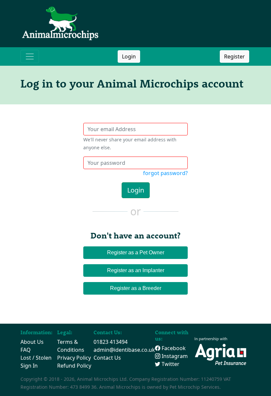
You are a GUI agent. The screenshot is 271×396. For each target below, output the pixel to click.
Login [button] (129, 56)
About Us (32, 341)
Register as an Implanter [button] (135, 270)
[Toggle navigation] (29, 56)
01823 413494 (111, 341)
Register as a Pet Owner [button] (135, 252)
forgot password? (165, 173)
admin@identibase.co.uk (124, 349)
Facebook (173, 348)
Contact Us (107, 357)
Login (135, 190)
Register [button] (234, 56)
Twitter (169, 364)
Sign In (29, 365)
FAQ (25, 349)
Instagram (174, 356)
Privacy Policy (74, 357)
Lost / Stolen (36, 357)
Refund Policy (74, 365)
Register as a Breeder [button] (135, 288)
